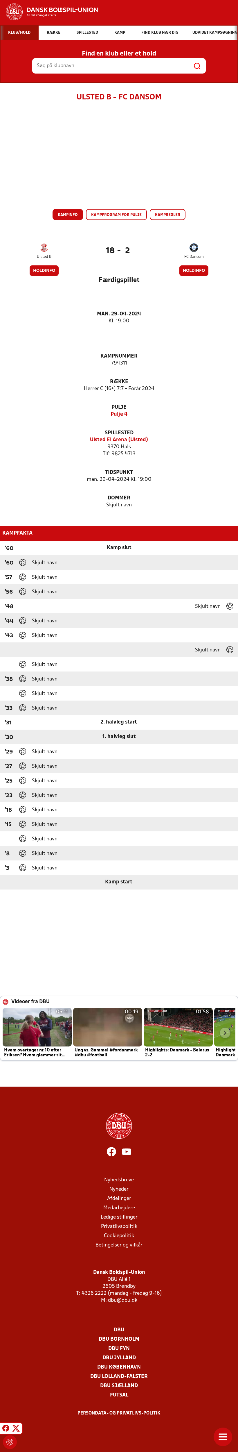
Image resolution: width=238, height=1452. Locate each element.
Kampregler (167, 215)
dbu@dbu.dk (122, 1300)
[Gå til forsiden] (49, 11)
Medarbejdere (119, 1207)
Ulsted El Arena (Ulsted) (119, 439)
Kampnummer (119, 356)
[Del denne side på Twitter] (16, 1429)
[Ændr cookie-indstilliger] (10, 1442)
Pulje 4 (119, 414)
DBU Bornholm (119, 1339)
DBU (119, 1330)
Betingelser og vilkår (119, 1245)
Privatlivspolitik (119, 1226)
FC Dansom (194, 257)
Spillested (119, 433)
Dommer (119, 498)
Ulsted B (44, 257)
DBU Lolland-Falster (119, 1376)
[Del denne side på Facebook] (5, 1429)
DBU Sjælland (119, 1385)
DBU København (119, 1367)
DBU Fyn (119, 1348)
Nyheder (119, 1189)
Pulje (119, 407)
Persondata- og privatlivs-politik (119, 1413)
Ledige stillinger (119, 1217)
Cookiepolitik (119, 1235)
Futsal (119, 1395)
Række (119, 381)
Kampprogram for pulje (116, 215)
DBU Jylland (119, 1357)
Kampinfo (68, 215)
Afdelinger (119, 1198)
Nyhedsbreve (119, 1180)
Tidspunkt (119, 472)
